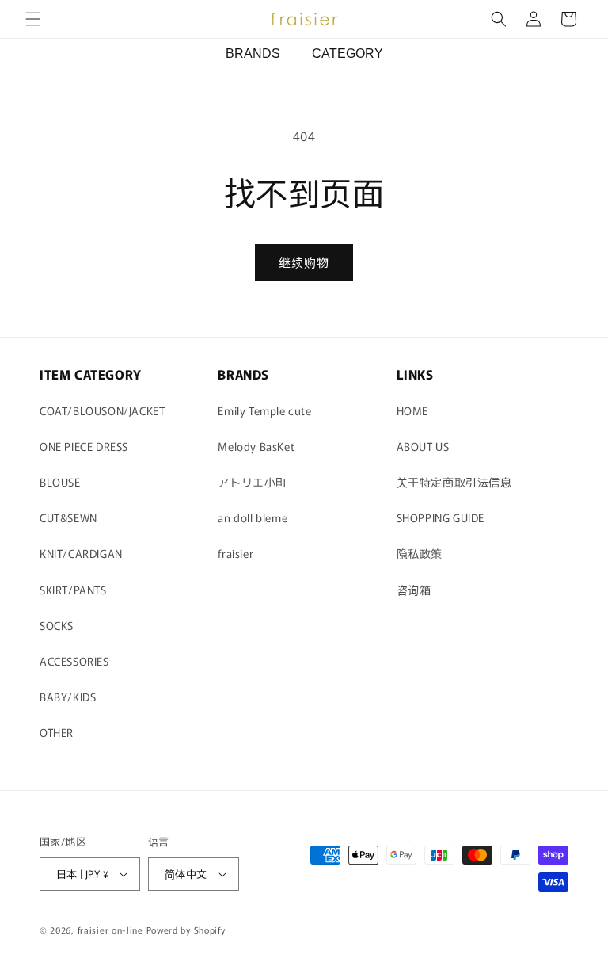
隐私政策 (420, 553)
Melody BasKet (256, 446)
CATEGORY (347, 53)
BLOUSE (60, 482)
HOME (412, 410)
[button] (33, 19)
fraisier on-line (110, 929)
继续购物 (304, 262)
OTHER (57, 732)
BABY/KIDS (68, 696)
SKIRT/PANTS (73, 590)
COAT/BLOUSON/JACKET (102, 410)
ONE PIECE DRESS (84, 446)
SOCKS (57, 625)
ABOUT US (423, 446)
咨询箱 (414, 590)
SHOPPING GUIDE (440, 517)
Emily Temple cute (264, 410)
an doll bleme (252, 517)
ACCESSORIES (74, 661)
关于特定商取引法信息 (454, 482)
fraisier (235, 553)
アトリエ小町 (252, 482)
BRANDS (253, 53)
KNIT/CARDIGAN (81, 553)
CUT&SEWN (68, 517)
